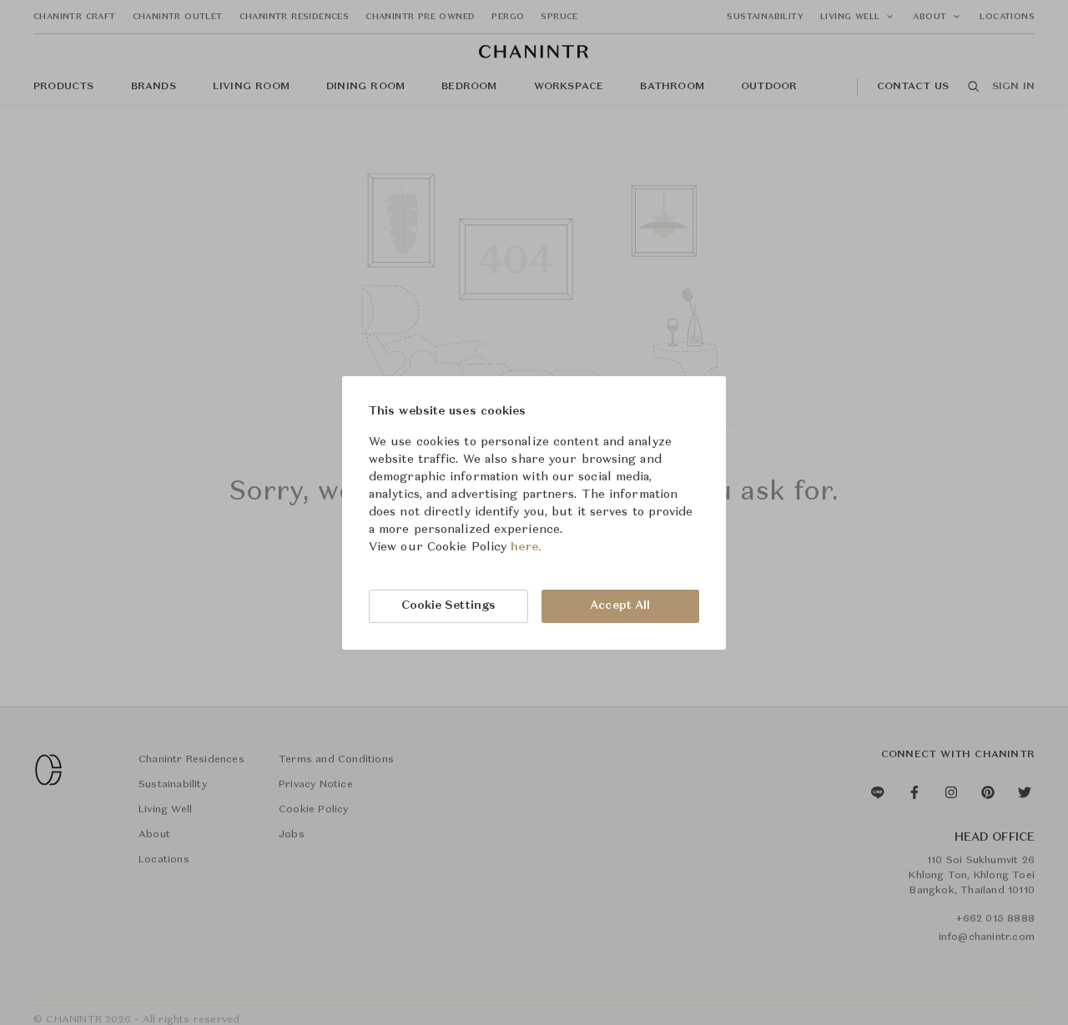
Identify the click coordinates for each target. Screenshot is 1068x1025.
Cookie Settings (448, 605)
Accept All (620, 605)
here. (526, 547)
